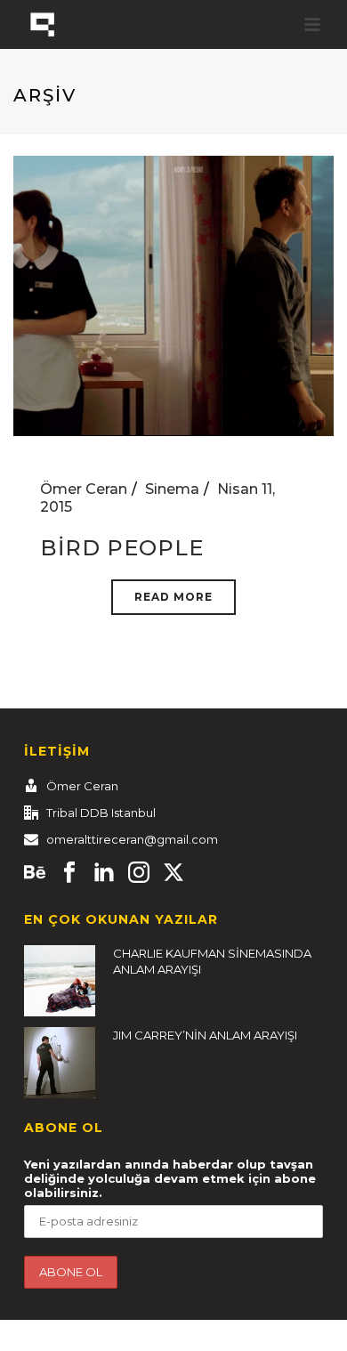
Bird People (122, 548)
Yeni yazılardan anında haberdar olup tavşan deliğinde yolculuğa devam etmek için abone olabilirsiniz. (170, 1178)
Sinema (172, 489)
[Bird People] (173, 295)
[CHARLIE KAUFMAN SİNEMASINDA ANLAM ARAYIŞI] (59, 980)
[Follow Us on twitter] (173, 873)
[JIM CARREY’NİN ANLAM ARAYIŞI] (59, 1062)
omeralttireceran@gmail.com (132, 839)
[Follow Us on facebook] (69, 873)
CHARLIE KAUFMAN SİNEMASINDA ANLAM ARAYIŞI (212, 961)
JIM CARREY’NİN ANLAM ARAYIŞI (205, 1035)
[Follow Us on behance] (34, 873)
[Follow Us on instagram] (138, 873)
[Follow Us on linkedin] (104, 873)
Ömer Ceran (83, 489)
